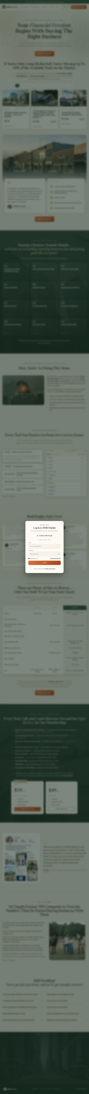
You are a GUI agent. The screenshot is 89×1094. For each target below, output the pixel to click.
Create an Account (49, 568)
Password (30, 550)
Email (29, 542)
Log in (44, 562)
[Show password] (58, 554)
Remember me (34, 558)
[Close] (61, 523)
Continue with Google (45, 535)
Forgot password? (55, 558)
